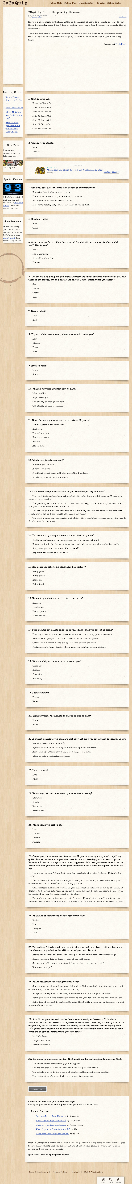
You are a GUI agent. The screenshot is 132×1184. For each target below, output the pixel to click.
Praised (36, 842)
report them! (9, 238)
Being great (38, 576)
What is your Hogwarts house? (51, 1121)
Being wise (38, 580)
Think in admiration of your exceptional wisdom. (57, 196)
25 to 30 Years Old (41, 112)
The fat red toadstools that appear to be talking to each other (65, 1068)
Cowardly (37, 674)
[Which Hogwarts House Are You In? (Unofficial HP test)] (40, 170)
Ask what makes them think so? (48, 743)
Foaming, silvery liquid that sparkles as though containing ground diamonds (72, 634)
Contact (75, 1172)
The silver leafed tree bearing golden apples (56, 1063)
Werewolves (38, 810)
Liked (35, 829)
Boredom (36, 603)
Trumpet (36, 929)
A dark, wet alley (41, 469)
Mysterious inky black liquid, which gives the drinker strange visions (69, 647)
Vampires (37, 806)
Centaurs (37, 798)
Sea (34, 284)
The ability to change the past (48, 402)
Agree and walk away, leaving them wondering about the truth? (64, 748)
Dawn (35, 316)
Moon (35, 370)
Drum (35, 933)
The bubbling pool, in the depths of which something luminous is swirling (71, 1072)
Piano (35, 924)
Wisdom (36, 343)
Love (34, 339)
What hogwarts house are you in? (52, 1134)
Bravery (36, 347)
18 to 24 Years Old (41, 108)
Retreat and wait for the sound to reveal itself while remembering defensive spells (75, 544)
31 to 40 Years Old (41, 116)
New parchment (40, 254)
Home (35, 250)
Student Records (41, 1045)
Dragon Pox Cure (41, 1041)
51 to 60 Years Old (41, 124)
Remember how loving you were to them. (52, 192)
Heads (35, 224)
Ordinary (37, 666)
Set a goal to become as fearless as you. (53, 201)
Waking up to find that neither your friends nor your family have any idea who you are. (77, 998)
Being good (38, 571)
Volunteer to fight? (42, 967)
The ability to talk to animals (47, 406)
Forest (35, 289)
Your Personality (14, 108)
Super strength (40, 397)
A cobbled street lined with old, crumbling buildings (60, 473)
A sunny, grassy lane (43, 465)
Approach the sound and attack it (50, 553)
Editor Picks (114, 3)
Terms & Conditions (38, 1172)
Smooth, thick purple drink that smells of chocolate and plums (65, 638)
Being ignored (39, 611)
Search (111, 1182)
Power (35, 351)
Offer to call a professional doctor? (51, 756)
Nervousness (38, 616)
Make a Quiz (56, 3)
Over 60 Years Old (41, 129)
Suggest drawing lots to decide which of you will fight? (61, 959)
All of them (38, 446)
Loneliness (38, 607)
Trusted (36, 838)
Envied (36, 834)
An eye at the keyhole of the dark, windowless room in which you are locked (71, 993)
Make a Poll (70, 3)
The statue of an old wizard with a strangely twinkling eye (63, 1076)
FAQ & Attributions (93, 1172)
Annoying (37, 678)
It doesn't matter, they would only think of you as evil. (61, 205)
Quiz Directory (87, 3)
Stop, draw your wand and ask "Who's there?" (55, 548)
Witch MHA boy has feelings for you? (14, 115)
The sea (36, 262)
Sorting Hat (37, 17)
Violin (35, 920)
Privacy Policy (60, 1172)
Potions (36, 442)
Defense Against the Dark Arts (48, 425)
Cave (34, 297)
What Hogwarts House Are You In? (53, 1129)
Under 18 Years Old (42, 103)
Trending (118, 1182)
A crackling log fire (42, 258)
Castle (35, 293)
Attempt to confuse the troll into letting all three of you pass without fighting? (74, 955)
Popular (101, 3)
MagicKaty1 (121, 44)
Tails (35, 228)
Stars (35, 374)
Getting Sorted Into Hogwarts (51, 1116)
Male (34, 147)
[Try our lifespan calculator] (13, 189)
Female (36, 152)
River (35, 701)
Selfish (36, 670)
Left (34, 775)
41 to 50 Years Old (41, 120)
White (35, 724)
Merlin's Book (39, 1036)
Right (35, 779)
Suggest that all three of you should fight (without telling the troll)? (68, 963)
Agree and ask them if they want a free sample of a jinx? (61, 752)
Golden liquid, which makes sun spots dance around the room (64, 643)
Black (35, 720)
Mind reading (39, 393)
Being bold (38, 584)
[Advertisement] (77, 67)
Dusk (34, 320)
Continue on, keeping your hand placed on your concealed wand (65, 540)
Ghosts (35, 802)
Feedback (122, 17)
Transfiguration (40, 433)
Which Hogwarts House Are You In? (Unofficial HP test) (75, 170)
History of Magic (41, 437)
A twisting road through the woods (50, 477)
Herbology (37, 429)
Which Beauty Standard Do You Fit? (14, 100)
